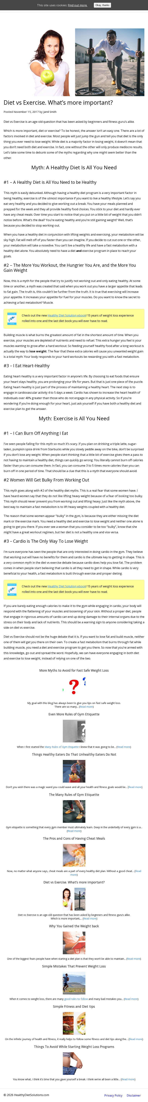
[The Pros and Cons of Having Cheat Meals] (74, 855)
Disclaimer (134, 1095)
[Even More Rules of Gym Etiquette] (74, 731)
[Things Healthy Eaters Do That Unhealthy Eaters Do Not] (74, 771)
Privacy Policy (113, 1095)
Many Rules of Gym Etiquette (62, 747)
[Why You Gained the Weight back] (74, 943)
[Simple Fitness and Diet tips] (74, 1023)
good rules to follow (76, 999)
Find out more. (77, 5)
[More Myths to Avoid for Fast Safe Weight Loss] (74, 687)
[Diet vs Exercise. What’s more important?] (74, 899)
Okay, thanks (102, 5)
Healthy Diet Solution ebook (67, 315)
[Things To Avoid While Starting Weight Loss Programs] (74, 1063)
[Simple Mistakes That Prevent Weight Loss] (74, 983)
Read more (86, 706)
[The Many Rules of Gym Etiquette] (74, 811)
